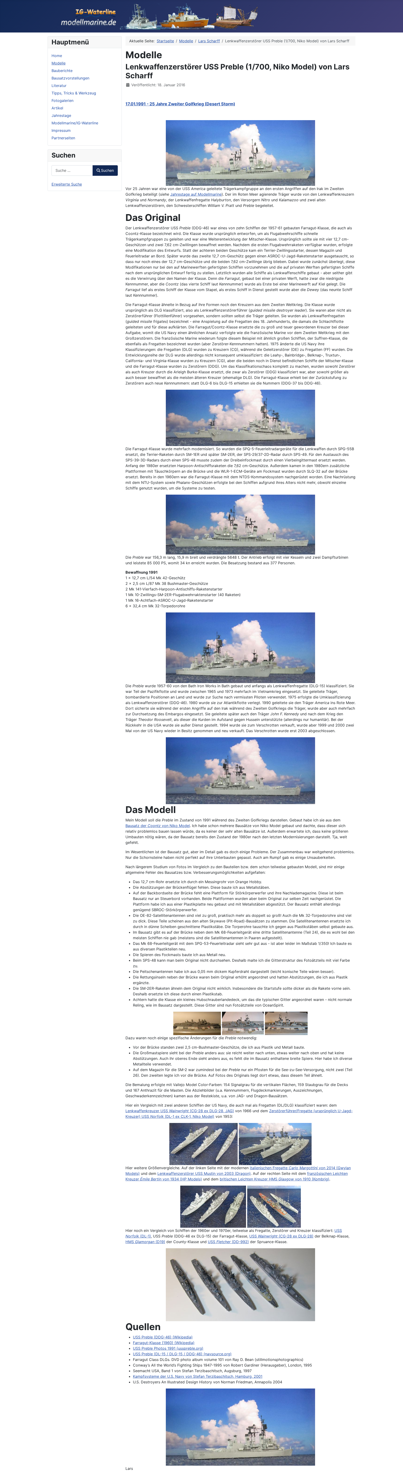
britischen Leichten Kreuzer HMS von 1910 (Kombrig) (274, 1179)
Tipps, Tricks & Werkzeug (74, 93)
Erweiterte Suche (67, 184)
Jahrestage (61, 115)
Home (57, 55)
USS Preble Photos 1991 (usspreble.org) (168, 1348)
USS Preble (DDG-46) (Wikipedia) (163, 1337)
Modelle (59, 63)
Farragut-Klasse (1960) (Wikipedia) (164, 1342)
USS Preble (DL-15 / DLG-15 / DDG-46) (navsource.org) (182, 1354)
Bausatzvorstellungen (70, 78)
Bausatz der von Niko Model (157, 825)
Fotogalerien (62, 100)
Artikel (57, 108)
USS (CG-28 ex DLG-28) (281, 1236)
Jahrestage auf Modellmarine (196, 194)
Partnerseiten (63, 138)
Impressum (61, 130)
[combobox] (72, 170)
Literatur (59, 85)
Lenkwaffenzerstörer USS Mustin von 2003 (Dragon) (204, 1173)
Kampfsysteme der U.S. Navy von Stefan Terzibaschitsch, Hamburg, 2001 (197, 1376)
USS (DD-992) (228, 1241)
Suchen (107, 170)
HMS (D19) (145, 1241)
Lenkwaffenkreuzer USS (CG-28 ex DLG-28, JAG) (179, 1110)
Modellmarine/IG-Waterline (75, 123)
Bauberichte (62, 70)
